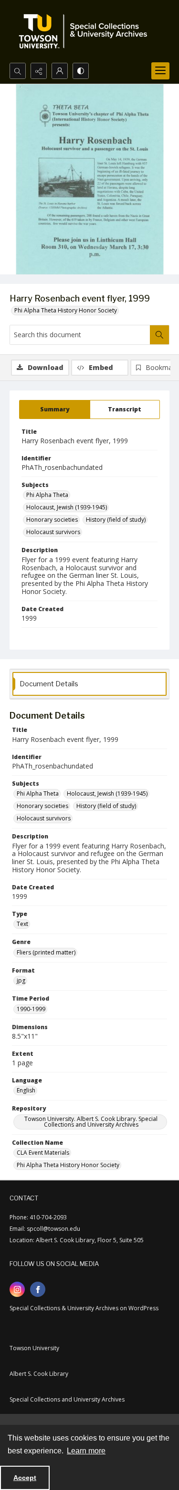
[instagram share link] (17, 1289)
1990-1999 (31, 1009)
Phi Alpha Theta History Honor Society (65, 310)
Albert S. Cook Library (39, 1374)
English (26, 1090)
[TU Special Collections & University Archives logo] (86, 31)
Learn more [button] (86, 1451)
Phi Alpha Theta (47, 495)
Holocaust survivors (53, 532)
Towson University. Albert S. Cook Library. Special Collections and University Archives (91, 1122)
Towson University (34, 1348)
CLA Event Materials (43, 1153)
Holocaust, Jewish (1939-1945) (66, 507)
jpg (21, 980)
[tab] (55, 409)
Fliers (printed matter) (46, 952)
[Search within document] (159, 334)
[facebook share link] (37, 1289)
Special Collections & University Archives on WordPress (84, 1308)
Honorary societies (52, 520)
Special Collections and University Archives (67, 1399)
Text (22, 924)
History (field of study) (116, 520)
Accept (24, 1477)
